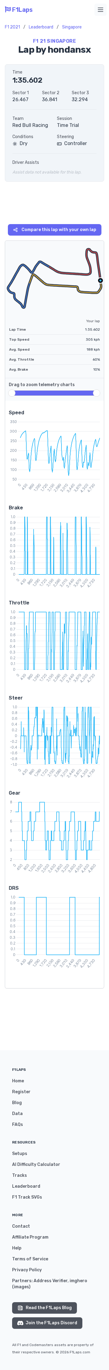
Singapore (72, 27)
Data (17, 1113)
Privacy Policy (27, 1269)
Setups (19, 1153)
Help (16, 1248)
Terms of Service (30, 1259)
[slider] (11, 393)
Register (21, 1091)
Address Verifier (51, 1280)
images (21, 1286)
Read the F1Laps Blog (49, 1307)
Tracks (19, 1175)
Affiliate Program (30, 1237)
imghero (78, 1280)
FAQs (17, 1124)
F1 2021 (12, 27)
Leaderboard (41, 27)
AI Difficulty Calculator (36, 1164)
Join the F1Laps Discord (51, 1322)
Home (18, 1081)
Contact (21, 1226)
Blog (17, 1102)
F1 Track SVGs (27, 1197)
